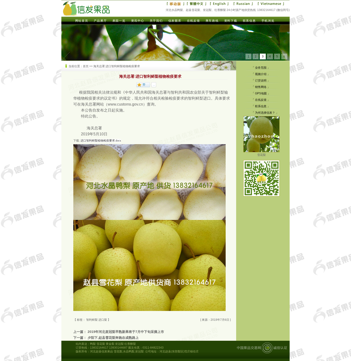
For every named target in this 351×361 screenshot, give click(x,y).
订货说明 (260, 80)
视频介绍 (260, 74)
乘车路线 (212, 20)
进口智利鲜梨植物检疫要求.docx (100, 140)
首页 (86, 66)
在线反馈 (193, 20)
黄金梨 (110, 344)
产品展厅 (100, 20)
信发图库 (174, 20)
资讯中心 (137, 20)
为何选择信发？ (265, 112)
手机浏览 (267, 20)
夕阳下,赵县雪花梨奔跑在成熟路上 (113, 338)
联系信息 (249, 20)
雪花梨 (261, 155)
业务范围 (260, 67)
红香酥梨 (130, 344)
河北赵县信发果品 (101, 351)
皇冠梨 (119, 344)
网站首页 (81, 20)
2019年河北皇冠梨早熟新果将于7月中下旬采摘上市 (126, 332)
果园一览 (118, 20)
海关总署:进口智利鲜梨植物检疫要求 (116, 66)
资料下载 (230, 20)
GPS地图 (261, 93)
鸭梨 (93, 344)
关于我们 (156, 20)
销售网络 (260, 87)
